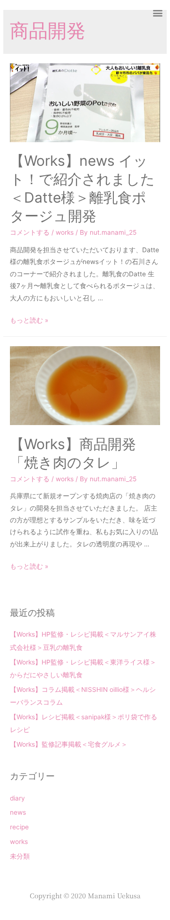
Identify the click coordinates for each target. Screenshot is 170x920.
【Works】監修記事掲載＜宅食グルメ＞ (69, 744)
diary (17, 798)
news (18, 812)
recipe (19, 827)
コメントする (30, 232)
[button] (157, 12)
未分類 (20, 856)
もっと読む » (29, 320)
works (65, 232)
